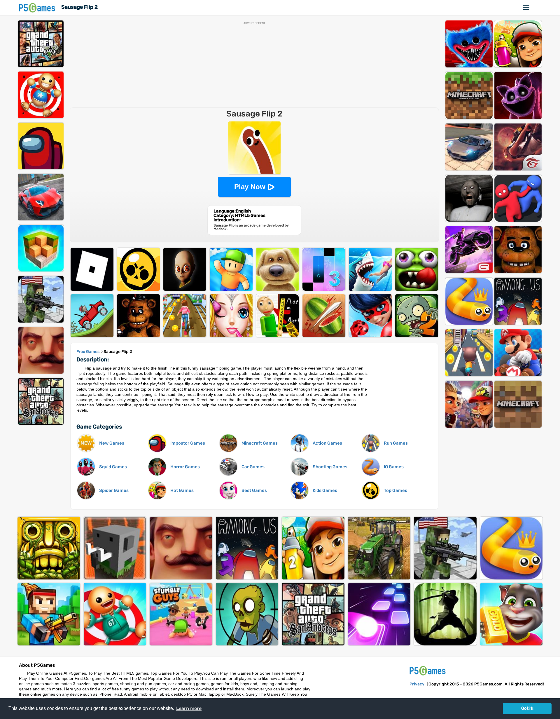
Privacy (417, 684)
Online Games (526, 7)
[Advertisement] (254, 65)
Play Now (249, 187)
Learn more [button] (189, 708)
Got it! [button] (527, 708)
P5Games (38, 7)
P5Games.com (428, 670)
